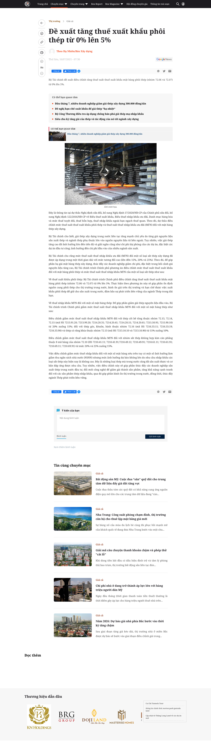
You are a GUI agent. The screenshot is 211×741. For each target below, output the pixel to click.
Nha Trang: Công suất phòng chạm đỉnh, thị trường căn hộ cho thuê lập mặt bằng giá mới (131, 517)
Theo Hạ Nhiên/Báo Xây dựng (74, 51)
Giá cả (70, 21)
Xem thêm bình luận (65, 447)
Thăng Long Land (163, 715)
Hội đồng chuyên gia (137, 4)
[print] (41, 52)
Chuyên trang (77, 4)
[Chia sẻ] (41, 33)
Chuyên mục (57, 4)
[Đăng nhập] (183, 5)
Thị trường (54, 21)
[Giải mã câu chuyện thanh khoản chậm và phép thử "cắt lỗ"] (73, 554)
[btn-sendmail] (170, 71)
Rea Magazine (112, 4)
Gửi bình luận (155, 436)
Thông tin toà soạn (160, 4)
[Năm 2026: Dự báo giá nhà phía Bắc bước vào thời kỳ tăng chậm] (73, 625)
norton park (168, 708)
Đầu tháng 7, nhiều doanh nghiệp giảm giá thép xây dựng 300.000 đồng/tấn (100, 103)
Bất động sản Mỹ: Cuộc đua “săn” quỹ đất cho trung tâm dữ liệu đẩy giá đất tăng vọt (131, 481)
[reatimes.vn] (27, 4)
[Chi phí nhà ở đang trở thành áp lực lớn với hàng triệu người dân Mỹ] (73, 590)
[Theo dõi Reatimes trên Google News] (164, 59)
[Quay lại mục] (41, 23)
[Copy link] (41, 42)
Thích (71, 71)
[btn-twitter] (164, 71)
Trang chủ (42, 4)
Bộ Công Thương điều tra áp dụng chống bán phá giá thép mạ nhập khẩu (99, 114)
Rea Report (96, 4)
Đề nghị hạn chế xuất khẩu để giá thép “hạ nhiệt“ (85, 108)
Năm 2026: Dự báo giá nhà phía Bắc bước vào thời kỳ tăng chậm (130, 623)
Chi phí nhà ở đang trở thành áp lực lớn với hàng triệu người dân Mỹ (129, 588)
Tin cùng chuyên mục (72, 465)
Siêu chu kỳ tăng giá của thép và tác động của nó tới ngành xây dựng (97, 119)
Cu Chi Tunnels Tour (154, 703)
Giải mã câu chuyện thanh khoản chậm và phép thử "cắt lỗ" (131, 552)
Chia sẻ (56, 71)
